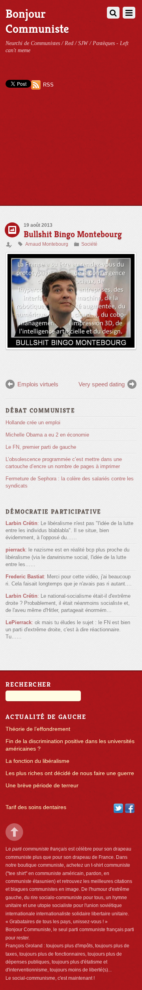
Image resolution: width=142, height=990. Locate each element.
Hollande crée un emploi (33, 422)
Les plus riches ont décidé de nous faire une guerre (70, 773)
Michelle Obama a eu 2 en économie (47, 435)
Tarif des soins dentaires (36, 807)
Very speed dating (101, 384)
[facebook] (130, 808)
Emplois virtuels (37, 384)
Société (89, 244)
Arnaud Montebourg (46, 244)
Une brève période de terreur (42, 786)
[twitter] (118, 808)
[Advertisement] (71, 154)
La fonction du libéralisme (37, 761)
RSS (48, 85)
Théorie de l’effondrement (38, 729)
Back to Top (14, 832)
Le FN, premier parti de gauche (41, 447)
